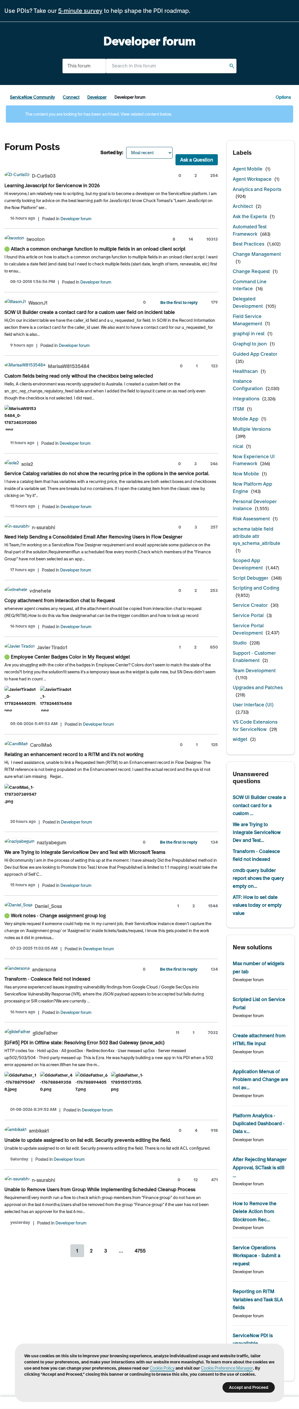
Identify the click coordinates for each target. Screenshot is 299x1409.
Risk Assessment (251, 519)
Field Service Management (247, 319)
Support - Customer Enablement (254, 656)
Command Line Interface (250, 285)
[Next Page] (159, 1250)
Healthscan (245, 371)
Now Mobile (246, 474)
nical (238, 446)
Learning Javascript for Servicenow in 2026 (52, 185)
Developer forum (75, 218)
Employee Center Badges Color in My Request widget (70, 657)
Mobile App (245, 419)
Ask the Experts (250, 216)
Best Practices (248, 244)
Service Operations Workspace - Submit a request (256, 1255)
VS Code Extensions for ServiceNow (255, 725)
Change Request (251, 271)
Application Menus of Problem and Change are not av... (260, 1079)
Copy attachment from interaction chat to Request (59, 600)
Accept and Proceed (248, 1387)
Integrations (246, 399)
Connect (71, 97)
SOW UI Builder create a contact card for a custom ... (259, 805)
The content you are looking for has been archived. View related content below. (98, 114)
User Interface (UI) (253, 705)
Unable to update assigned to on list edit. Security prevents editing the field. (87, 1140)
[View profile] (16, 175)
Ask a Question (196, 160)
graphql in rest (249, 333)
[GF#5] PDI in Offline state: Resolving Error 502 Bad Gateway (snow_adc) (84, 1042)
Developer (97, 97)
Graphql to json (250, 344)
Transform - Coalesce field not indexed (47, 979)
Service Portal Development (248, 629)
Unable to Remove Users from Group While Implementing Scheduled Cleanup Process (99, 1189)
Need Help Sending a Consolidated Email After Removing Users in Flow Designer (93, 537)
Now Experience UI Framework (254, 460)
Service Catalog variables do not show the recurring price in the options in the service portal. (106, 473)
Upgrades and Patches (258, 687)
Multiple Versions (252, 429)
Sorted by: (111, 152)
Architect (243, 206)
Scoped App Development (248, 564)
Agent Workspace (252, 179)
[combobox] (171, 66)
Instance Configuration (248, 384)
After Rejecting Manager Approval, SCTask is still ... (260, 1167)
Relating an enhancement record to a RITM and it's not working (73, 754)
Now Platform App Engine (252, 487)
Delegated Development (248, 302)
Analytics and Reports (257, 189)
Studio (240, 643)
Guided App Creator (255, 354)
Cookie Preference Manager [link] (227, 1368)
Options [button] (283, 97)
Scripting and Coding (256, 588)
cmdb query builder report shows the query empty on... (258, 878)
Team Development (254, 670)
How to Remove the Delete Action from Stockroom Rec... (255, 1211)
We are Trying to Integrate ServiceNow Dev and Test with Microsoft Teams (84, 852)
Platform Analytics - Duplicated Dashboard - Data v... (259, 1124)
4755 (140, 1251)
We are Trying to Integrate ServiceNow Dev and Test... (257, 832)
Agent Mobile (248, 169)
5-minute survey (80, 11)
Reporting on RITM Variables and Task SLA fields (258, 1299)
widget (240, 739)
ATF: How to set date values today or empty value (257, 905)
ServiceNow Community (32, 97)
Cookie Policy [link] (162, 1368)
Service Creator (250, 605)
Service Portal (248, 615)
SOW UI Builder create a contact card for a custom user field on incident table (89, 312)
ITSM (238, 409)
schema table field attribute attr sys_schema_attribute (256, 536)
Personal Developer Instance (255, 505)
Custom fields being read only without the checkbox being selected (78, 376)
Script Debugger (250, 578)
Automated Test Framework (250, 230)
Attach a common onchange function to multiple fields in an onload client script (98, 249)
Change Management (257, 254)
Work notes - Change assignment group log (58, 915)
